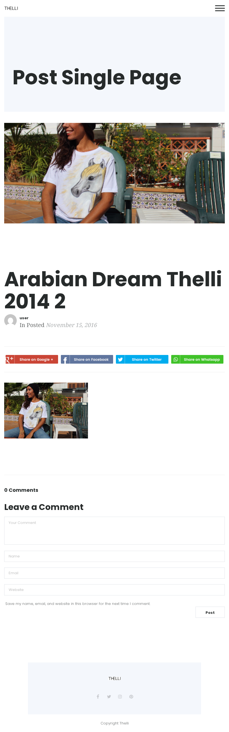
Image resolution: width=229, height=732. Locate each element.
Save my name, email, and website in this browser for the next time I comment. (77, 603)
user (24, 318)
